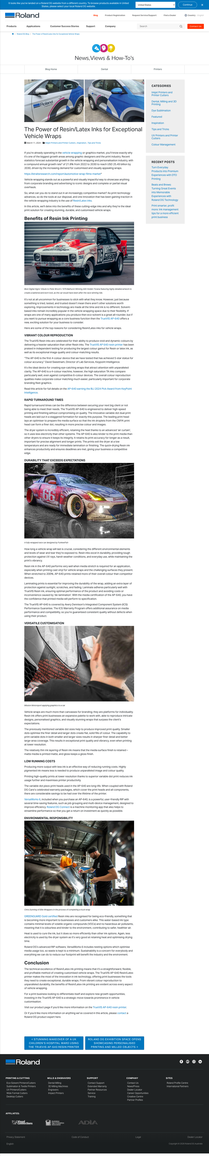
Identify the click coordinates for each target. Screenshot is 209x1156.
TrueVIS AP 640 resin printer (106, 344)
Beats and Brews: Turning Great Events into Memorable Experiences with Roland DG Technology (165, 192)
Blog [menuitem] (95, 15)
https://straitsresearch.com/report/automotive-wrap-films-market (62, 173)
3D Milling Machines (58, 1086)
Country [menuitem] (191, 15)
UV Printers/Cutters (16, 1089)
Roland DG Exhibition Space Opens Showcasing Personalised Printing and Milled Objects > (114, 1043)
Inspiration (81, 143)
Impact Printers (56, 1093)
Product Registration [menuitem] (115, 15)
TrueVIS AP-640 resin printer (109, 1007)
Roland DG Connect (58, 807)
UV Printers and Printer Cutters (165, 137)
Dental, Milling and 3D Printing (164, 103)
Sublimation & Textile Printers (21, 1086)
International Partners (177, 1086)
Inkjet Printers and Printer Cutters (60, 143)
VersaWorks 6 (32, 799)
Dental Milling (54, 1082)
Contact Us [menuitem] (196, 26)
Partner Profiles (135, 1099)
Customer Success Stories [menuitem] (64, 26)
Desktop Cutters (15, 1096)
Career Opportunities (137, 1093)
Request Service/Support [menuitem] (144, 15)
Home (13, 34)
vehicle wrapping (72, 152)
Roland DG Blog (23, 34)
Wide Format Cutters (17, 1093)
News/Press (133, 1086)
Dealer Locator (134, 1089)
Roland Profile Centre (177, 1082)
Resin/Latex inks (82, 200)
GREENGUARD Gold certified (41, 916)
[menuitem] (13, 26)
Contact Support (96, 1082)
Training (92, 1096)
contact (121, 1013)
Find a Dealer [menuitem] (170, 15)
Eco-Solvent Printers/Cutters (21, 1082)
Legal (138, 1137)
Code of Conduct (80, 1137)
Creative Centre (135, 1096)
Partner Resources (97, 1089)
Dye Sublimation (161, 110)
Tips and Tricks (94, 143)
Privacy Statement (16, 1137)
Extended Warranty (97, 1086)
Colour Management (163, 144)
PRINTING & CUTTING (18, 1078)
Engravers (53, 1089)
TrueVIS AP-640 (110, 318)
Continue (187, 4)
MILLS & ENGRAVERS (59, 1078)
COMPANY (132, 1078)
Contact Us (132, 1082)
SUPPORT (92, 1078)
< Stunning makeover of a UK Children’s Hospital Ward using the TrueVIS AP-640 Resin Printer (54, 1043)
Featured (157, 116)
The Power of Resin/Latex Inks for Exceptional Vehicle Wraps (55, 34)
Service (91, 1093)
